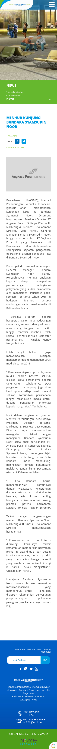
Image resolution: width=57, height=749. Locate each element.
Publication (14, 92)
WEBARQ (44, 734)
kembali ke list (15, 147)
